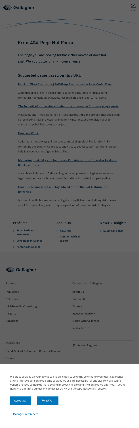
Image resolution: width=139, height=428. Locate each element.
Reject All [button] (47, 401)
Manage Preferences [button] (25, 414)
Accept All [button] (20, 401)
